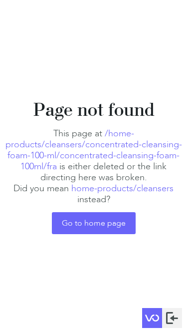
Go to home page (94, 223)
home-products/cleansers (122, 188)
